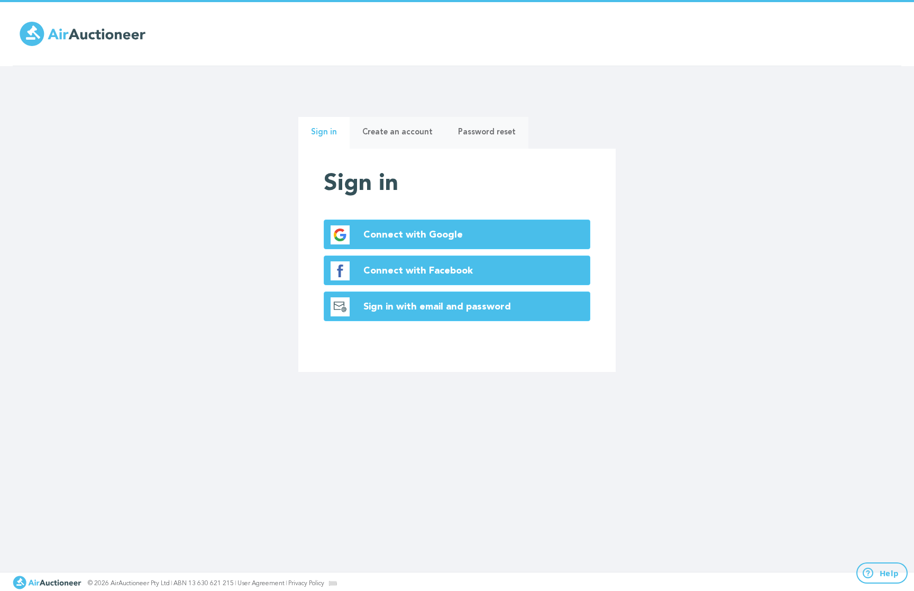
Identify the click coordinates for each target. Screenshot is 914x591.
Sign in (330, 138)
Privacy (306, 583)
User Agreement (261, 583)
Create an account (397, 133)
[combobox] (332, 583)
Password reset (487, 133)
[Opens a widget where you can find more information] (876, 573)
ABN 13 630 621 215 (203, 583)
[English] (333, 583)
